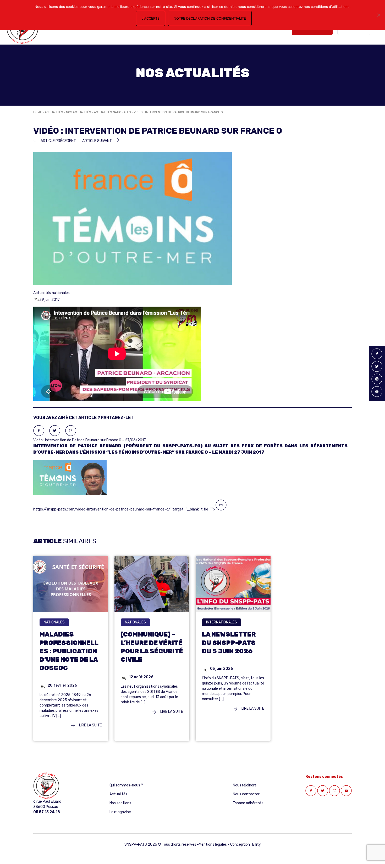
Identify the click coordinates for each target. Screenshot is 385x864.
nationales (54, 622)
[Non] (378, 15)
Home (37, 112)
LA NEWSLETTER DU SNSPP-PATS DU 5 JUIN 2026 (229, 643)
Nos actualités (78, 112)
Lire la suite (90, 725)
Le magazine (120, 812)
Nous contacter (246, 794)
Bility (256, 844)
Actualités (54, 112)
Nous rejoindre (245, 785)
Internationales (221, 622)
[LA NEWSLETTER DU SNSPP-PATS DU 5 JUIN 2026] (233, 584)
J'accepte (151, 18)
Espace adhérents (248, 803)
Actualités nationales (112, 112)
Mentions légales (213, 844)
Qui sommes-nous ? (126, 785)
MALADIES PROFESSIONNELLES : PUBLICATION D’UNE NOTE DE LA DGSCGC (69, 651)
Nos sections (120, 803)
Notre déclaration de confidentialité (210, 18)
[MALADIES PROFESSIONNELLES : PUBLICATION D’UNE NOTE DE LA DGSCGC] (70, 584)
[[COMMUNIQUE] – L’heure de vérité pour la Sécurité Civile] (151, 584)
